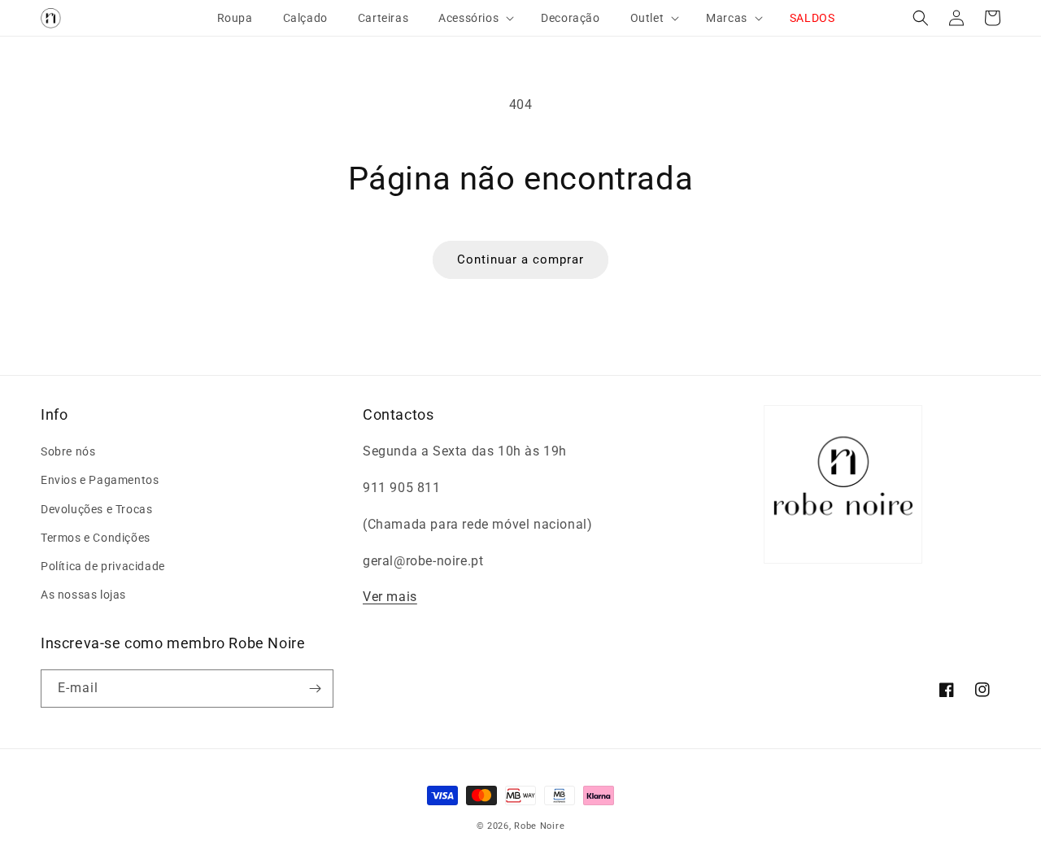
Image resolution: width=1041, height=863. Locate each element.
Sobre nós (68, 451)
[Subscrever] (315, 688)
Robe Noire (539, 826)
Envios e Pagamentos (100, 479)
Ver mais (390, 596)
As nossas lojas (83, 594)
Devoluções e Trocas (96, 509)
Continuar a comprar (520, 259)
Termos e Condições (95, 537)
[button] (469, 18)
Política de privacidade (103, 566)
